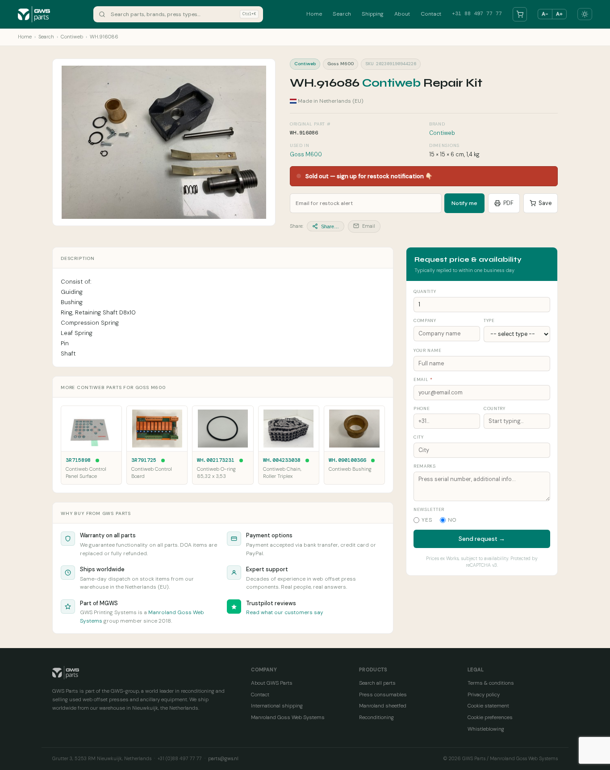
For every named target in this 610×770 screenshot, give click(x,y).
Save (545, 203)
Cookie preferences (490, 717)
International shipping (277, 705)
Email (368, 226)
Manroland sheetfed (382, 705)
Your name (427, 350)
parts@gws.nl (223, 758)
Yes (427, 519)
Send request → (482, 539)
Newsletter (429, 509)
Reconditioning (376, 717)
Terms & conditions (491, 682)
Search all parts (377, 682)
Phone (422, 408)
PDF (508, 203)
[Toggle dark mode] (584, 14)
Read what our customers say (284, 612)
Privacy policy (484, 694)
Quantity (425, 291)
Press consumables (383, 694)
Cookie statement (488, 705)
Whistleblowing (486, 728)
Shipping (373, 13)
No (452, 519)
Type (489, 320)
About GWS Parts (271, 682)
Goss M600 (306, 154)
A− (545, 13)
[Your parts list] (520, 14)
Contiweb (72, 36)
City (419, 437)
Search (342, 13)
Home (314, 13)
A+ (559, 13)
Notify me (464, 203)
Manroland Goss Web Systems (288, 717)
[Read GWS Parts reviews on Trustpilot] (234, 606)
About (402, 13)
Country (495, 408)
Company (425, 320)
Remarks (425, 466)
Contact (431, 13)
